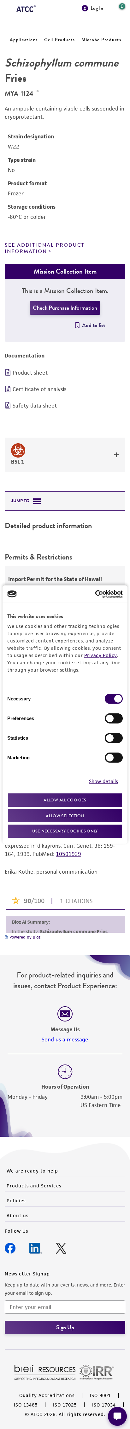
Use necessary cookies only (65, 831)
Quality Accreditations (46, 1395)
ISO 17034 (104, 1405)
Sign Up (65, 1327)
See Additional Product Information (45, 248)
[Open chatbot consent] (117, 1416)
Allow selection (65, 816)
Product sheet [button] (30, 372)
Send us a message (65, 1039)
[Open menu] (8, 9)
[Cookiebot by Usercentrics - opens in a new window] (95, 594)
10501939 (68, 853)
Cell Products (59, 39)
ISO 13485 (26, 1405)
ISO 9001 (100, 1395)
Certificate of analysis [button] (39, 389)
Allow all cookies (65, 800)
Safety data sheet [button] (35, 405)
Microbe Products (101, 39)
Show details (103, 781)
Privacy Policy (100, 655)
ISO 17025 (65, 1405)
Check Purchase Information (65, 308)
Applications (24, 39)
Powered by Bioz (24, 937)
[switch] (114, 718)
